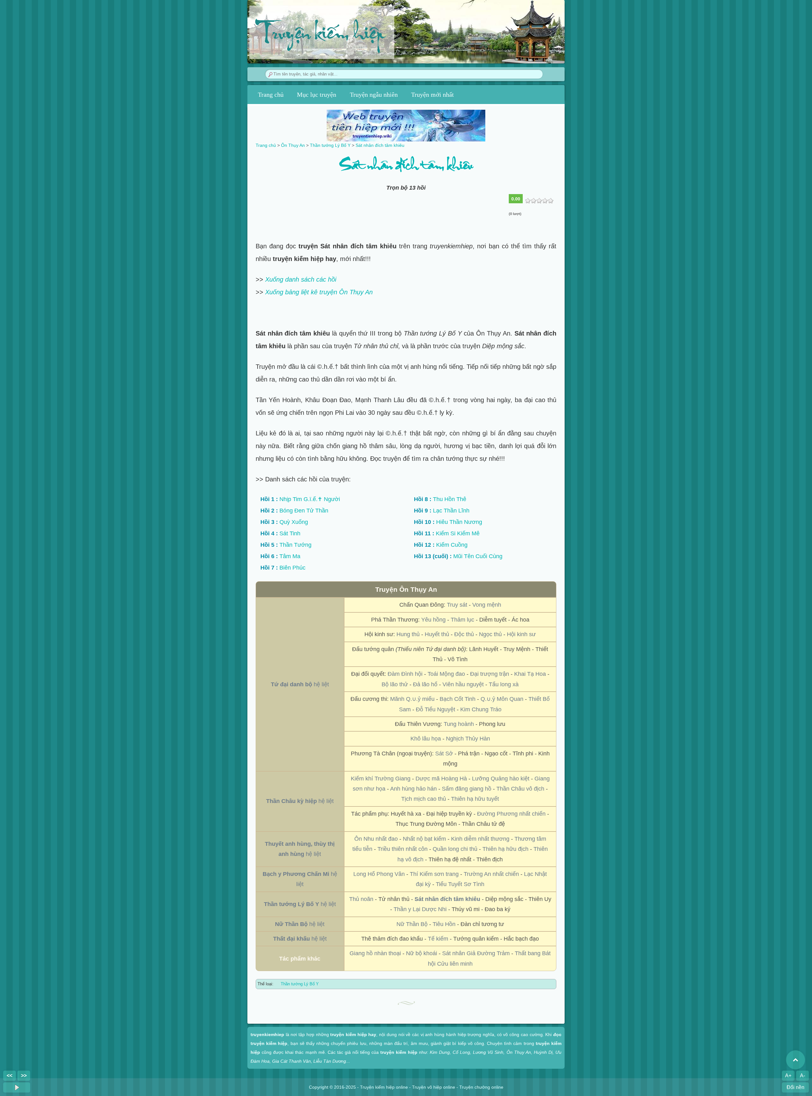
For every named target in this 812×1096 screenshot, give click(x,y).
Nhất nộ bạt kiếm (424, 839)
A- (802, 1075)
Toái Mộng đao (446, 674)
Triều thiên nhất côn (402, 849)
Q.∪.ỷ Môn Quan (502, 699)
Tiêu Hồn (444, 924)
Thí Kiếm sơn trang (434, 874)
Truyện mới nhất (432, 94)
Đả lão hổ (425, 684)
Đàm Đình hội (405, 674)
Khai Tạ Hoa (530, 674)
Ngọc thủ (490, 634)
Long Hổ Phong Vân (379, 874)
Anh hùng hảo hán (413, 789)
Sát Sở (444, 753)
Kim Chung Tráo (480, 709)
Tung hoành (459, 724)
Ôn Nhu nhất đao (376, 839)
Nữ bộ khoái (421, 953)
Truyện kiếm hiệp (320, 35)
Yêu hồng (433, 619)
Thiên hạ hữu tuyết (475, 799)
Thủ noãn (361, 899)
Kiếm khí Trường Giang (380, 778)
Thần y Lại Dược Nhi (420, 909)
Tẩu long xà (504, 684)
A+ (788, 1075)
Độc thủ (464, 634)
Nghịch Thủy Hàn (468, 738)
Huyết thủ (437, 634)
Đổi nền (795, 1087)
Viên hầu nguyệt (463, 684)
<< (9, 1075)
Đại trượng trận (489, 674)
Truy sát (457, 605)
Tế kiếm (438, 939)
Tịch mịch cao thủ (423, 799)
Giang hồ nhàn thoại (375, 953)
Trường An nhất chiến (491, 874)
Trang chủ (271, 94)
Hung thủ (408, 634)
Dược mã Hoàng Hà (441, 778)
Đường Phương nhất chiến (511, 814)
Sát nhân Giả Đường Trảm (476, 953)
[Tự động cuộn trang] (16, 1087)
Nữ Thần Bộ (412, 924)
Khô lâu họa (425, 738)
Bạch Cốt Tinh (457, 699)
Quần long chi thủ (455, 849)
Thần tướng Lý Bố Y (300, 984)
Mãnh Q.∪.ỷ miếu (412, 699)
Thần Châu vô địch (520, 789)
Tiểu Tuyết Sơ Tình (460, 884)
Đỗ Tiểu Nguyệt (435, 709)
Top (795, 1059)
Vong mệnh (486, 605)
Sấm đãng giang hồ (466, 789)
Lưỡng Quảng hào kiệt (500, 778)
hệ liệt (300, 684)
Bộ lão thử (395, 684)
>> (24, 1075)
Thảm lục (462, 619)
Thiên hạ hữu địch (505, 849)
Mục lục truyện (316, 94)
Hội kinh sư (521, 634)
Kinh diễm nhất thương (480, 839)
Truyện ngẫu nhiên (374, 94)
